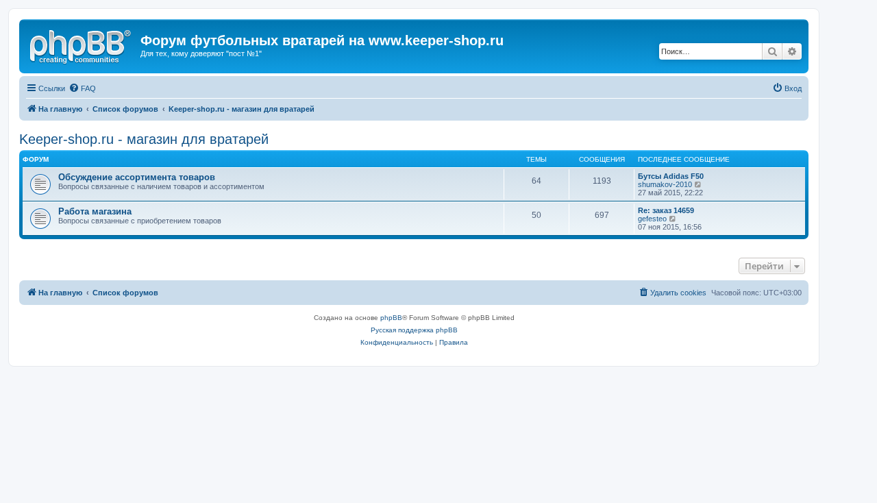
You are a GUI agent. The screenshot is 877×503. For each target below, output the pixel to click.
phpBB (391, 317)
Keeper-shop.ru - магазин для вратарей (144, 139)
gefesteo (652, 218)
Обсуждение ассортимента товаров (136, 177)
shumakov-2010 (665, 184)
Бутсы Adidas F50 (671, 176)
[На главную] (81, 44)
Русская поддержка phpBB (414, 330)
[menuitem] (82, 88)
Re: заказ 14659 (666, 210)
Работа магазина (95, 211)
